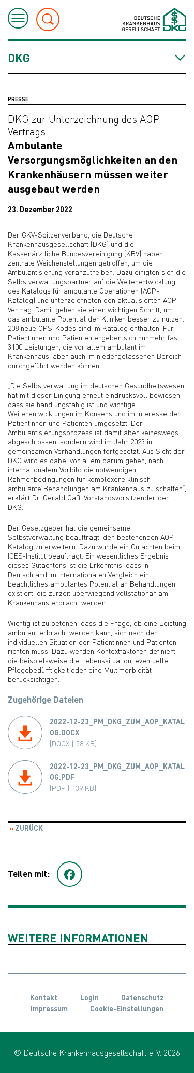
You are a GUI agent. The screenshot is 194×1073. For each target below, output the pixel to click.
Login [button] (89, 997)
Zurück (28, 827)
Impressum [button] (49, 1008)
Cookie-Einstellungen (126, 1008)
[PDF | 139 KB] (117, 776)
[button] (69, 874)
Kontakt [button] (43, 997)
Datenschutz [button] (142, 997)
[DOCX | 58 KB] (117, 732)
